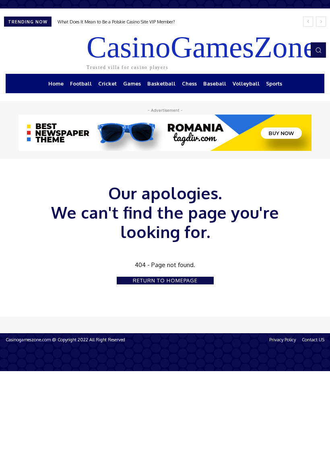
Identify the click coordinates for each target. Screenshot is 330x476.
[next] (321, 22)
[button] (318, 50)
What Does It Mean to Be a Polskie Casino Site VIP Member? (116, 22)
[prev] (308, 22)
